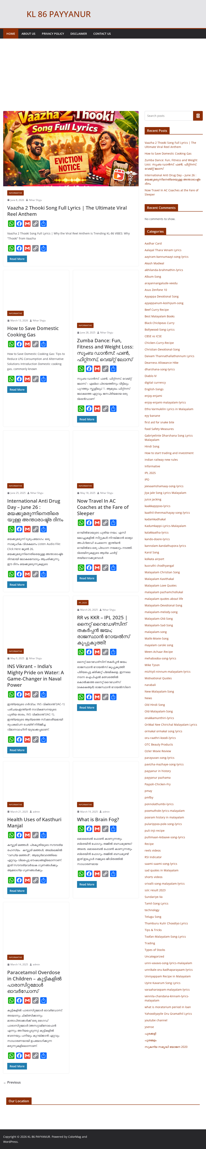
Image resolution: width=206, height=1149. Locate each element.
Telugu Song (153, 917)
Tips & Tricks (153, 930)
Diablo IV (151, 376)
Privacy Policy (53, 34)
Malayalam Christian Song (162, 572)
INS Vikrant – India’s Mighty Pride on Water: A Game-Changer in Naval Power (35, 675)
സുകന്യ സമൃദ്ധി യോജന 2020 (166, 1047)
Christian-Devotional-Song (162, 349)
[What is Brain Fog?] (106, 779)
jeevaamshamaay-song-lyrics (164, 486)
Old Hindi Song (155, 705)
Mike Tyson (152, 665)
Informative (15, 193)
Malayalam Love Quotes (161, 585)
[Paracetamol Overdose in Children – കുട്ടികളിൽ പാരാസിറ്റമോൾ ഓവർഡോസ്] (36, 926)
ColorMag (74, 1137)
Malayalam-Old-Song (159, 618)
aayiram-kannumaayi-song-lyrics (166, 257)
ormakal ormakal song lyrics (163, 731)
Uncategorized (154, 956)
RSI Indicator (153, 857)
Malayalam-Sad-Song (159, 625)
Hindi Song (152, 446)
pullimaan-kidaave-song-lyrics (165, 837)
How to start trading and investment (169, 453)
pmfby (149, 797)
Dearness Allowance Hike (161, 363)
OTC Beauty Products (159, 744)
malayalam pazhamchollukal (164, 592)
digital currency (155, 382)
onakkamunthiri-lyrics (159, 718)
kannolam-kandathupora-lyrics (165, 546)
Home (10, 34)
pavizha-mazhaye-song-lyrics (164, 764)
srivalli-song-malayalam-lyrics (165, 883)
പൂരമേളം (151, 1040)
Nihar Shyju (35, 200)
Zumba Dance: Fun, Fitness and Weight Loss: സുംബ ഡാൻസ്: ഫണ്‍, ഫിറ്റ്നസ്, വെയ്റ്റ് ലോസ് (105, 350)
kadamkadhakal (155, 519)
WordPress (10, 1142)
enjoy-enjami (153, 396)
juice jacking (153, 499)
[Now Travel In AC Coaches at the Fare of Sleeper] (106, 455)
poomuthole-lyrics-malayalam (165, 811)
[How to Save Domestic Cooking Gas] (36, 288)
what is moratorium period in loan (168, 1007)
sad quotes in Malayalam (161, 870)
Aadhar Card (153, 243)
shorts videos (154, 877)
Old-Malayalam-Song (159, 711)
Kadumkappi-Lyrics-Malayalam (165, 526)
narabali (150, 685)
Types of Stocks (155, 950)
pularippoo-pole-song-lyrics (163, 824)
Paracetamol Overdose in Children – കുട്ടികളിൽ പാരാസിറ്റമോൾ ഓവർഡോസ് (34, 981)
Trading (150, 943)
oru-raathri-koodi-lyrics (160, 738)
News (148, 698)
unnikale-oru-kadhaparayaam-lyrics (169, 970)
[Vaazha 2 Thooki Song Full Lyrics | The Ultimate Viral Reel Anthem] (71, 148)
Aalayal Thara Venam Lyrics (163, 250)
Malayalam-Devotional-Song (163, 605)
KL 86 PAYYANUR (59, 13)
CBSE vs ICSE (153, 336)
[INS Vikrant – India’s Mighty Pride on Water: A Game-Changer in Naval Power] (36, 620)
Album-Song (153, 276)
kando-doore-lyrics (157, 539)
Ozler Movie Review (158, 751)
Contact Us (102, 34)
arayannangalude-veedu (161, 283)
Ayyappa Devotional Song (162, 296)
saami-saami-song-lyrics (161, 864)
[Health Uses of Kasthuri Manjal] (36, 779)
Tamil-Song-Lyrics (156, 903)
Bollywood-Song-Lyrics (160, 329)
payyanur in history (158, 771)
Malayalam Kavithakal (159, 579)
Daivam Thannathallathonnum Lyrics (169, 356)
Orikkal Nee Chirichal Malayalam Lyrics (171, 724)
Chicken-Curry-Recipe (159, 343)
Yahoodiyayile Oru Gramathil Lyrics (168, 1014)
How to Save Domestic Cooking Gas (33, 331)
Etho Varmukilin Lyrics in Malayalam (169, 409)
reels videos (153, 850)
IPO (147, 479)
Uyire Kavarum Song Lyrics (162, 983)
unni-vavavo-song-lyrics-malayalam (168, 963)
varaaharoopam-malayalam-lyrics (167, 989)
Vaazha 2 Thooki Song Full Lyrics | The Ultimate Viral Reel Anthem (67, 210)
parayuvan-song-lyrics (159, 758)
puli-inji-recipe (155, 830)
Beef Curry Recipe (157, 310)
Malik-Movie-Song (157, 638)
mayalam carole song (159, 645)
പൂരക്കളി (150, 1033)
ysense (149, 1027)
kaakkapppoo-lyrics (157, 506)
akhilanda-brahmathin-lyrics (164, 270)
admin (36, 811)
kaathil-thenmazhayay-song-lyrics (167, 512)
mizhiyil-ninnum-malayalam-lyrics (168, 671)
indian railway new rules (161, 459)
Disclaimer (78, 34)
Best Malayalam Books (160, 316)
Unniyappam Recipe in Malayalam (168, 976)
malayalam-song (156, 632)
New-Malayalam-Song (159, 691)
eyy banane (152, 416)
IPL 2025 (83, 602)
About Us (28, 34)
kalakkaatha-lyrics (157, 532)
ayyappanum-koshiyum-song (164, 303)
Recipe (149, 844)
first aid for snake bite (159, 422)
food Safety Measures (159, 429)
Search (198, 116)
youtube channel (156, 1020)
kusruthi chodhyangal (159, 565)
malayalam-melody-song (161, 612)
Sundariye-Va (154, 897)
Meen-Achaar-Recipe (159, 652)
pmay (148, 791)
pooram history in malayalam (164, 817)
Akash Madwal (154, 263)
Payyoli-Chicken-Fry (158, 784)
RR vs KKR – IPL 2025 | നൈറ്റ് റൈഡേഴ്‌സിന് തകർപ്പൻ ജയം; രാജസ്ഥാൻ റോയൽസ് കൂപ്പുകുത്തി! (103, 630)
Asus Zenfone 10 (156, 290)
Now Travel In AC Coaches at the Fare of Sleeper (103, 506)
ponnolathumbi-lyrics (159, 804)
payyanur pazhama (158, 777)
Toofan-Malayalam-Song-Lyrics (165, 936)
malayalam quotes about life (164, 599)
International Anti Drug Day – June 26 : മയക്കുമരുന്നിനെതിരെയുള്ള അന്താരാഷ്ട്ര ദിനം (35, 510)
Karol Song (152, 552)
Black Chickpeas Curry (159, 323)
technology (152, 910)
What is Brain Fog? (98, 819)
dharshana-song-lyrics (160, 369)
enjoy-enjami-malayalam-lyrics (165, 402)
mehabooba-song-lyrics (160, 658)
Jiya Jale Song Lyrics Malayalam (165, 493)
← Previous (12, 1082)
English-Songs (154, 389)
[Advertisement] (103, 81)
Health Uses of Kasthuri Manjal (34, 822)
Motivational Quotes (158, 678)
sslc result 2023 (155, 890)
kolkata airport (154, 559)
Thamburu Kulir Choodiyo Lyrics (166, 923)
